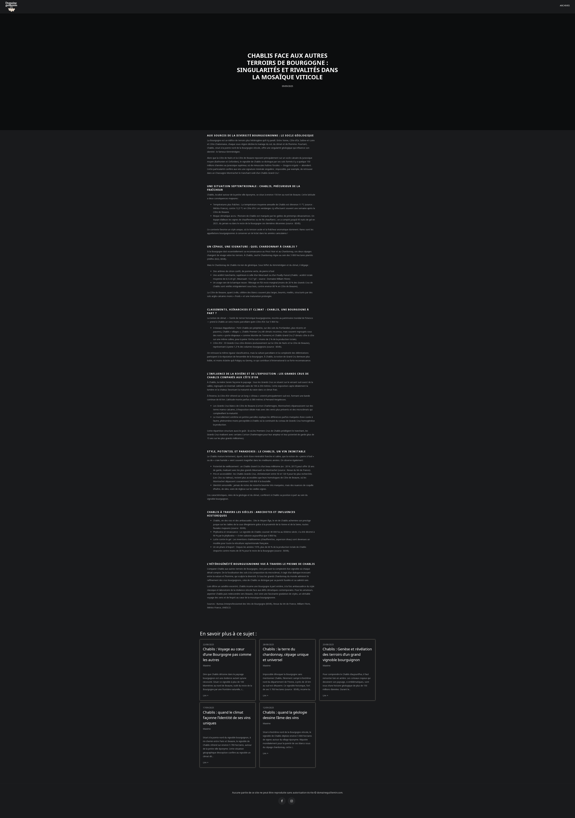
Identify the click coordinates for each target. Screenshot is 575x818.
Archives (565, 5)
